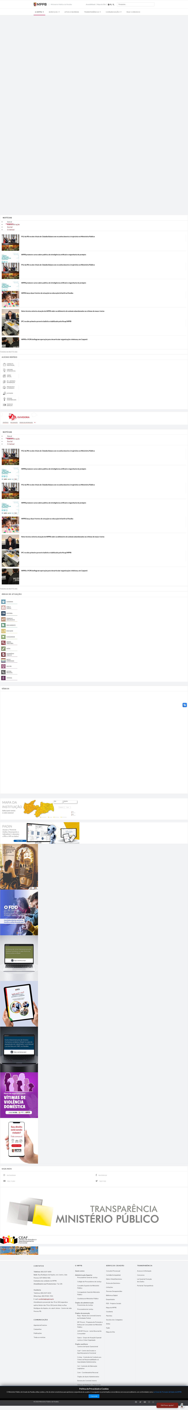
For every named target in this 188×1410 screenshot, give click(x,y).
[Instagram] (149, 1402)
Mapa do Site (101, 4)
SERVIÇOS (53, 12)
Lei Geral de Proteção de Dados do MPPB (167, 1392)
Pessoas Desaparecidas (114, 1291)
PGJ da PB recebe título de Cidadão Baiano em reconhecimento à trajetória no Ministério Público (58, 236)
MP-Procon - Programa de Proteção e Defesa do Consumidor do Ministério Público (90, 1324)
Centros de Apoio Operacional (87, 1346)
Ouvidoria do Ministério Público (87, 1298)
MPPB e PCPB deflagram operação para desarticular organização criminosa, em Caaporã (54, 339)
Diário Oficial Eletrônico (114, 1279)
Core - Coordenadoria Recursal (87, 1372)
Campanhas (38, 1329)
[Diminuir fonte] (113, 4)
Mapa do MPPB (111, 1307)
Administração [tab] (13, 224)
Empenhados (110, 1299)
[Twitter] (140, 1402)
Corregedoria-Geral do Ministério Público (88, 1293)
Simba (108, 1324)
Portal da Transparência (145, 1285)
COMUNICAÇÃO (113, 12)
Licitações (109, 1287)
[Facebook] (136, 1402)
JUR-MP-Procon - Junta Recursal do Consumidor (89, 1332)
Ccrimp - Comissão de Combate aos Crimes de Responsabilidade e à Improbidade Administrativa (89, 1359)
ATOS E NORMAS (72, 12)
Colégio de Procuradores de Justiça (89, 1281)
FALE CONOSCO (133, 12)
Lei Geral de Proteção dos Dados (144, 1280)
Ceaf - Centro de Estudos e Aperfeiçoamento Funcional (86, 1352)
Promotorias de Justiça (85, 1305)
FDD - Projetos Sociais (113, 1303)
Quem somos (80, 1271)
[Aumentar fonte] (111, 4)
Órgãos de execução (82, 1313)
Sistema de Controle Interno (87, 1381)
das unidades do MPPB (45, 1281)
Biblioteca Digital (112, 1295)
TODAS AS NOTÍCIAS (8, 352)
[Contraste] (108, 4)
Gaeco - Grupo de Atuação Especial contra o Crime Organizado (89, 1339)
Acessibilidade (90, 4)
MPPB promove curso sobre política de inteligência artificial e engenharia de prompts (39, 58)
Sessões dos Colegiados (114, 1320)
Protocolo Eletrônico (113, 1283)
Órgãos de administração (84, 1303)
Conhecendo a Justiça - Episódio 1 (14, 789)
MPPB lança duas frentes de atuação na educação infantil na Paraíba (34, 107)
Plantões (109, 1316)
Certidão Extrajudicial (113, 1275)
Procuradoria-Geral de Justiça (87, 1277)
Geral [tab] (9, 222)
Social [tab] (10, 227)
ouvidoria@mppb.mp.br (46, 1299)
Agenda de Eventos (40, 1325)
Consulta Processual (113, 1271)
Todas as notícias (39, 1337)
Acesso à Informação (144, 1271)
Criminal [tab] (10, 230)
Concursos (140, 1275)
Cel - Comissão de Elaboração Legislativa (87, 1367)
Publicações (38, 1333)
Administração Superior (83, 1275)
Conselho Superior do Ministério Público (88, 1287)
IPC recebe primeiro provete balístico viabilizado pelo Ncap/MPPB (32, 205)
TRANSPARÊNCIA (91, 12)
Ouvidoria (109, 1311)
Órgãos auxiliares (81, 1344)
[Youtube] (145, 1402)
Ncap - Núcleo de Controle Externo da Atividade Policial (89, 1317)
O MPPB (38, 12)
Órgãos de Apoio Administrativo (88, 1376)
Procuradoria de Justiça (85, 1309)
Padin (108, 1328)
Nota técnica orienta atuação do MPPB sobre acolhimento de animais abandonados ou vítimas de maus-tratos (38, 154)
